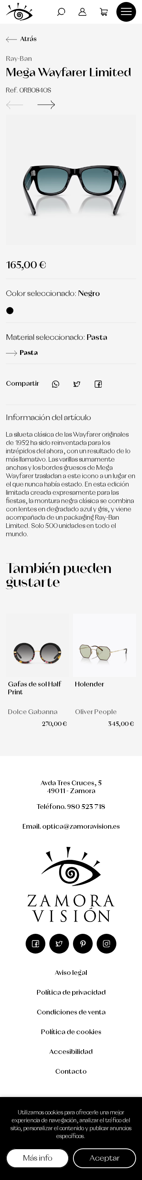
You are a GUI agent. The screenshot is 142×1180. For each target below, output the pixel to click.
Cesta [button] (103, 12)
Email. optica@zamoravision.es (71, 827)
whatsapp (55, 384)
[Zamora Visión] (19, 12)
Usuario (82, 12)
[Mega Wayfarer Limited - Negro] (71, 180)
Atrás (28, 39)
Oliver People (96, 712)
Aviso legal (71, 973)
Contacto (71, 1072)
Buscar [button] (61, 12)
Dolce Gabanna (33, 712)
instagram (106, 944)
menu (126, 12)
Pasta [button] (29, 353)
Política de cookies (71, 1032)
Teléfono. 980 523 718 (71, 807)
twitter (77, 384)
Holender (89, 684)
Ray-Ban (19, 59)
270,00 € (54, 724)
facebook (98, 384)
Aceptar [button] (105, 1158)
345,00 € (121, 724)
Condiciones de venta (71, 1012)
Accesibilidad (71, 1052)
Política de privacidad (71, 993)
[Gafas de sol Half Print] (37, 645)
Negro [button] (10, 311)
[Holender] (104, 645)
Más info (37, 1158)
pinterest (83, 944)
